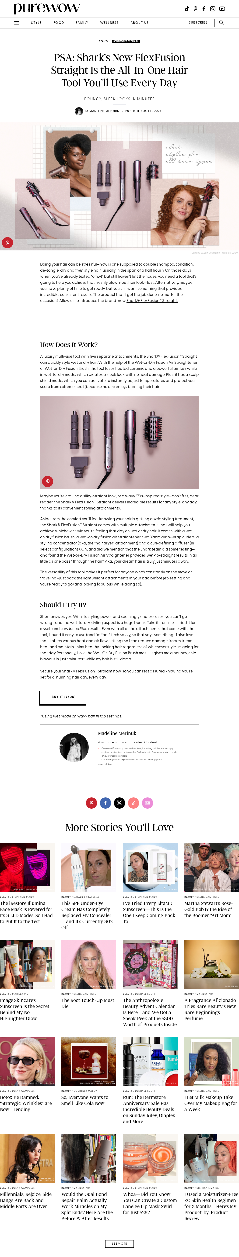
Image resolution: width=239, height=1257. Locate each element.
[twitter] (8, 85)
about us (139, 23)
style (36, 23)
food (58, 23)
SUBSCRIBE (198, 22)
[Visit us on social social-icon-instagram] (213, 9)
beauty (104, 41)
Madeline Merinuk (104, 111)
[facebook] (8, 73)
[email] (8, 111)
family (82, 23)
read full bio (105, 764)
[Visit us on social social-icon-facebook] (203, 8)
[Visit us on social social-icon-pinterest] (195, 8)
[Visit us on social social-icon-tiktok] (187, 8)
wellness (109, 23)
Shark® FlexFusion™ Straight (172, 357)
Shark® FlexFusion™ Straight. (152, 301)
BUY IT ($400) (64, 697)
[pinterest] (7, 242)
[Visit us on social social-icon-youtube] (222, 9)
